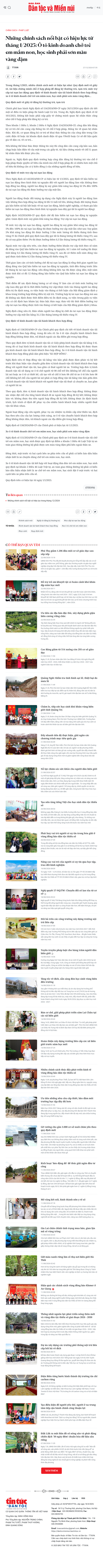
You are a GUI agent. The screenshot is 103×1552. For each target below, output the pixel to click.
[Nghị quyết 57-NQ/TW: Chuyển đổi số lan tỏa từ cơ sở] (21, 899)
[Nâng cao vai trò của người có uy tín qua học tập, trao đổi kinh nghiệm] (21, 870)
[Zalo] (8, 76)
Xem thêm (51, 1470)
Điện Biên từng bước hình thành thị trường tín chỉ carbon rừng (69, 1378)
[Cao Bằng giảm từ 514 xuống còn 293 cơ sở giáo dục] (21, 658)
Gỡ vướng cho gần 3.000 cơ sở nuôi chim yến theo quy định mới (68, 1128)
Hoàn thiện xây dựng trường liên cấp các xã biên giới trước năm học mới (68, 1043)
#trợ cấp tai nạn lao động (74, 520)
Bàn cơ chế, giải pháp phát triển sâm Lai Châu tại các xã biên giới (68, 1014)
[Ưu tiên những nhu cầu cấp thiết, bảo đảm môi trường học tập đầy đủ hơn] (21, 1107)
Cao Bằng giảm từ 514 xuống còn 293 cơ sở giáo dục (67, 651)
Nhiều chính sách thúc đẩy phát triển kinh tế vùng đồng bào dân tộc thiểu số (66, 1071)
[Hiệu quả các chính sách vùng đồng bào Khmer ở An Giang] (21, 1294)
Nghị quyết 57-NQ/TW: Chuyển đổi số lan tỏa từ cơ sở (69, 892)
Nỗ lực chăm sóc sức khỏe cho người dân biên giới (69, 768)
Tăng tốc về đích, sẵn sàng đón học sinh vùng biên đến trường (69, 980)
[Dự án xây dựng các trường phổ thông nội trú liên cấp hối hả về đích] (21, 1354)
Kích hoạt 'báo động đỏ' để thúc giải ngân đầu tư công (68, 1165)
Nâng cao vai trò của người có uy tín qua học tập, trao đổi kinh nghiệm (68, 863)
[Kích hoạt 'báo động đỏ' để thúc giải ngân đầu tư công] (21, 1172)
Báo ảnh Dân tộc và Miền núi (51, 7)
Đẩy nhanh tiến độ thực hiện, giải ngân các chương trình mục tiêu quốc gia (65, 737)
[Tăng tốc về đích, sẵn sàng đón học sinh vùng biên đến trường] (21, 987)
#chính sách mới (26, 520)
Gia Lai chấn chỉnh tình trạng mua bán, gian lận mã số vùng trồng (68, 1230)
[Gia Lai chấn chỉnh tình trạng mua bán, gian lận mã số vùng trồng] (21, 1237)
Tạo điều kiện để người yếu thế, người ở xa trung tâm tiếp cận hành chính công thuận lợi (68, 1406)
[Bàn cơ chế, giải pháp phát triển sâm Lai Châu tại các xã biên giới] (21, 1021)
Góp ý (65, 1498)
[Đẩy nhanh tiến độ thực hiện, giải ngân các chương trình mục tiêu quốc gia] (21, 744)
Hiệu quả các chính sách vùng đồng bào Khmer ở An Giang (68, 1287)
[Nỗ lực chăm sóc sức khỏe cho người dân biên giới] (21, 777)
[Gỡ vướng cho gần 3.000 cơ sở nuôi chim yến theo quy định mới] (21, 1135)
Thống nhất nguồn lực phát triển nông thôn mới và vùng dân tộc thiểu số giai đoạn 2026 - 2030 (68, 1315)
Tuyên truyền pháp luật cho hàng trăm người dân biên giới (69, 952)
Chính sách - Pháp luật (17, 30)
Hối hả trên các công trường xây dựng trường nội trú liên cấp (68, 920)
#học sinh (23, 531)
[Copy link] (89, 76)
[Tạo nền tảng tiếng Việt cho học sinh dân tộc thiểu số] (21, 811)
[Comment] (95, 76)
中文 (98, 7)
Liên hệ (75, 1498)
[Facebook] (13, 76)
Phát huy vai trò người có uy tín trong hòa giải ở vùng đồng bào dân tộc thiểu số (68, 835)
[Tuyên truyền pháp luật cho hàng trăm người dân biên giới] (21, 959)
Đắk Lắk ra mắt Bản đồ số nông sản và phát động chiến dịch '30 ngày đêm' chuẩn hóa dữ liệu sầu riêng (68, 1436)
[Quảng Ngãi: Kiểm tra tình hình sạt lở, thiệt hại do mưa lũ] (21, 686)
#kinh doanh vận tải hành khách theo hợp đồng (38, 526)
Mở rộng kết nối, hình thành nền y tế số (63, 1199)
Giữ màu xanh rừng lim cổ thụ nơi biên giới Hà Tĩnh (67, 1258)
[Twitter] (19, 76)
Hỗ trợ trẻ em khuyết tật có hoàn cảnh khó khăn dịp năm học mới (68, 583)
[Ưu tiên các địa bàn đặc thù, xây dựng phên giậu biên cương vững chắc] (21, 621)
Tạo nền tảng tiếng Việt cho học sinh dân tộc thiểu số (69, 804)
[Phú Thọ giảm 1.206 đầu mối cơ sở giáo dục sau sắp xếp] (21, 559)
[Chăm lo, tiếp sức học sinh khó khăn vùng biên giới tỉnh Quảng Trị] (21, 715)
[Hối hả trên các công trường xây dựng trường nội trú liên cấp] (21, 927)
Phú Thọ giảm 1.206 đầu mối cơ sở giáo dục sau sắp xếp (67, 552)
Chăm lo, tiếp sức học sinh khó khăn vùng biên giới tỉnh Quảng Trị (67, 708)
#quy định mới (37, 531)
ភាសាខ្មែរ (90, 7)
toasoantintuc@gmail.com (68, 1528)
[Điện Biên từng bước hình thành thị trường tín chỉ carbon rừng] (21, 1385)
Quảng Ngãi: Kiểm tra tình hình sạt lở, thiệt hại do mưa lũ (69, 679)
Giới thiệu (55, 1498)
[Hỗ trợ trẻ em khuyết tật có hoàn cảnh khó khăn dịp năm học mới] (21, 590)
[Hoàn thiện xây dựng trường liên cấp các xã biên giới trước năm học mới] (21, 1050)
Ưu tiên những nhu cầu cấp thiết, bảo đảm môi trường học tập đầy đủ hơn (67, 1100)
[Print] (83, 76)
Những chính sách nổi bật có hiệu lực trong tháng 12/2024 (34, 500)
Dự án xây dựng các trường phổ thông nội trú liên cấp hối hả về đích (69, 1347)
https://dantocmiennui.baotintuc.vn (66, 1531)
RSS (83, 1498)
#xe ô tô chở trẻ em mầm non (74, 526)
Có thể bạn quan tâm (23, 545)
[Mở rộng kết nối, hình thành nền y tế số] (21, 1208)
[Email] (77, 76)
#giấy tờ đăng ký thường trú (48, 520)
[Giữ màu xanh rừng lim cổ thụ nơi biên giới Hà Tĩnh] (21, 1265)
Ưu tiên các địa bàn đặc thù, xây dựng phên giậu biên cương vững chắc (68, 614)
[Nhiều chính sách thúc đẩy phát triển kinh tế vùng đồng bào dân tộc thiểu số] (21, 1078)
